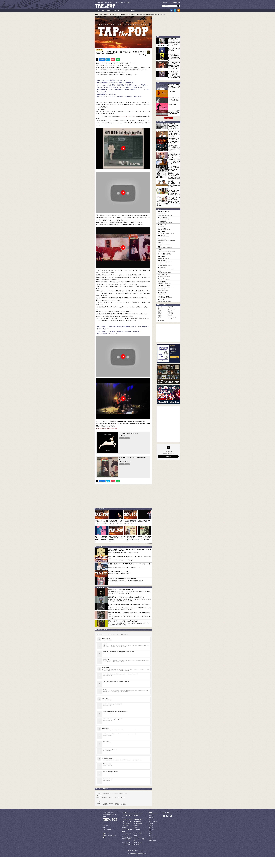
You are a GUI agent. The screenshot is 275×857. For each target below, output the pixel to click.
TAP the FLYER (165, 264)
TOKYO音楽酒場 (164, 282)
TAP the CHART (165, 261)
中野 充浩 (170, 313)
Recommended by (146, 543)
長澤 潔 (159, 313)
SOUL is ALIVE (163, 289)
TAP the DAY (163, 257)
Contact (177, 2)
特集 (103, 10)
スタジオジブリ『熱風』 (165, 286)
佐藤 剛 (159, 311)
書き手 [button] (132, 10)
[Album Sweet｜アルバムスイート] (168, 374)
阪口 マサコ (161, 309)
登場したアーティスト (113, 10)
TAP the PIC (164, 300)
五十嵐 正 (160, 307)
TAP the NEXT (165, 214)
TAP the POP (161, 320)
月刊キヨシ (164, 243)
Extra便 (165, 247)
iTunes (122, 438)
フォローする (168, 456)
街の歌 (165, 272)
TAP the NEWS (103, 14)
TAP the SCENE (165, 222)
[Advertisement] (123, 496)
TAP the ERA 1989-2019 (164, 254)
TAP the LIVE (164, 279)
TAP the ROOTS (164, 229)
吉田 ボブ (160, 317)
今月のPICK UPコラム (163, 211)
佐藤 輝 (170, 311)
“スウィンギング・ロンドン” (126, 116)
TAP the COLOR (163, 225)
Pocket (112, 59)
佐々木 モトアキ (172, 309)
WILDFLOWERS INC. (133, 850)
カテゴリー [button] (124, 10)
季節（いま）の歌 (164, 275)
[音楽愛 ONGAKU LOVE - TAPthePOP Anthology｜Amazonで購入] (168, 353)
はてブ (107, 59)
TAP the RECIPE (163, 293)
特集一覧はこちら (168, 118)
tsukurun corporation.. (142, 853)
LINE (118, 59)
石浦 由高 (170, 307)
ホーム (97, 10)
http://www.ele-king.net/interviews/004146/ (106, 428)
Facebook (102, 59)
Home (96, 14)
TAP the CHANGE (164, 218)
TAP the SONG (166, 232)
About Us (165, 2)
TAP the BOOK (165, 268)
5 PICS (166, 250)
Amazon (127, 438)
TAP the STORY (164, 236)
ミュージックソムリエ (165, 297)
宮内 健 (159, 315)
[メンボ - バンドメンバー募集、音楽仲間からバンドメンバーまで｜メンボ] (168, 394)
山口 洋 (170, 315)
